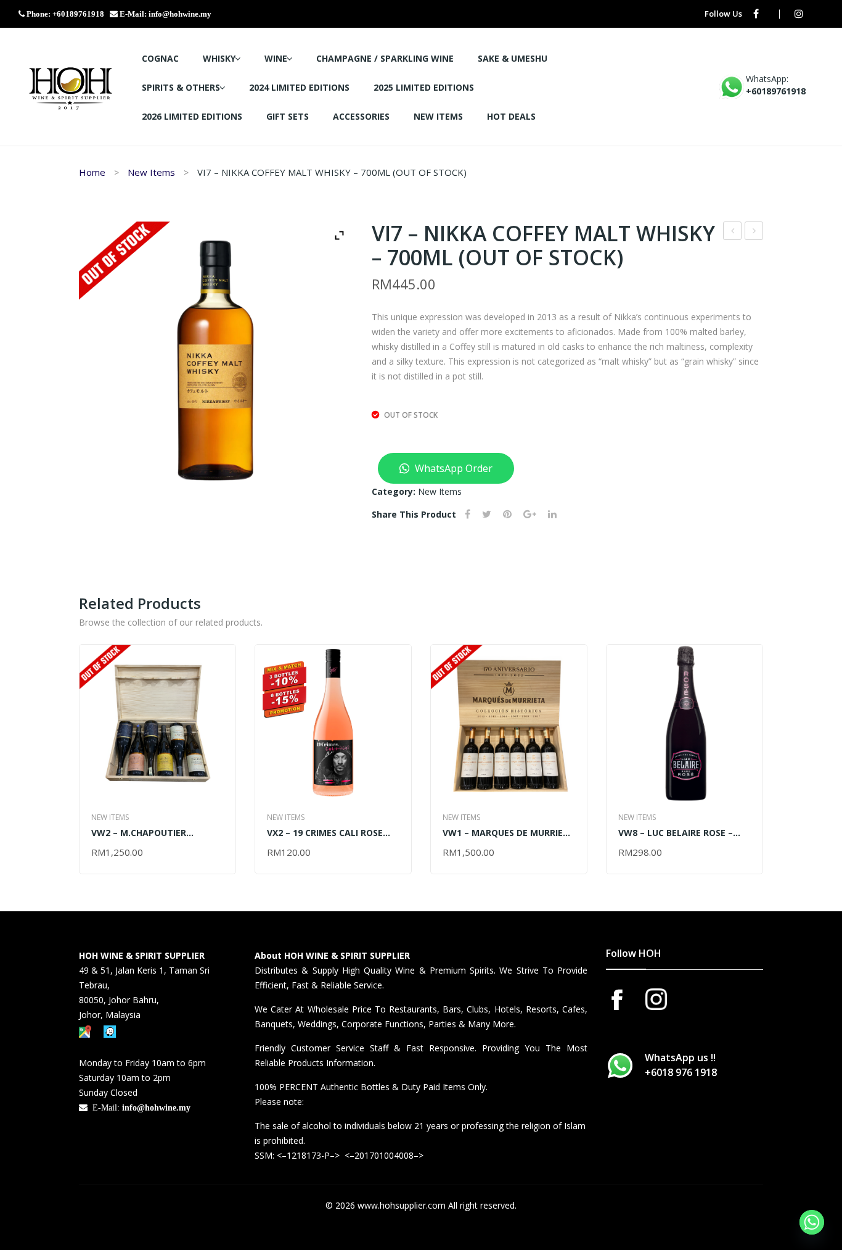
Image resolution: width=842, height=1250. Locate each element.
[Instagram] (798, 14)
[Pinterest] (507, 514)
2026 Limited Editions (192, 116)
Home (92, 172)
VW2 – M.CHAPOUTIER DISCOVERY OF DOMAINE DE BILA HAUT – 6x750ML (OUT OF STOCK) (157, 832)
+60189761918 (776, 91)
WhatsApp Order (452, 468)
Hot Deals (511, 116)
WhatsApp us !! (681, 1065)
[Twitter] (486, 514)
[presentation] (79, 759)
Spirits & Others (181, 87)
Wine (275, 58)
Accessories (361, 116)
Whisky (219, 58)
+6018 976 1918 (681, 1072)
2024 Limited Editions (299, 87)
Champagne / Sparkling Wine (385, 58)
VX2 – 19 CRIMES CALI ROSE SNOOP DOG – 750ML (325, 832)
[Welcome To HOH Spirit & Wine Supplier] (70, 85)
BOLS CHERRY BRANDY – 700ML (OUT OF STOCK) (754, 232)
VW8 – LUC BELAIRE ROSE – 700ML (675, 832)
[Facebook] (756, 14)
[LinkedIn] (552, 514)
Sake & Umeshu (512, 58)
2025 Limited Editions (424, 87)
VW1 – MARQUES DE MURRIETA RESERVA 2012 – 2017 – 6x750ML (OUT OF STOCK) (509, 832)
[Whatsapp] (811, 1222)
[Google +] (529, 514)
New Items (438, 116)
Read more (116, 853)
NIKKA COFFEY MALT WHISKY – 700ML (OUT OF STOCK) (733, 232)
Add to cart (297, 853)
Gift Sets (287, 116)
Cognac (160, 58)
